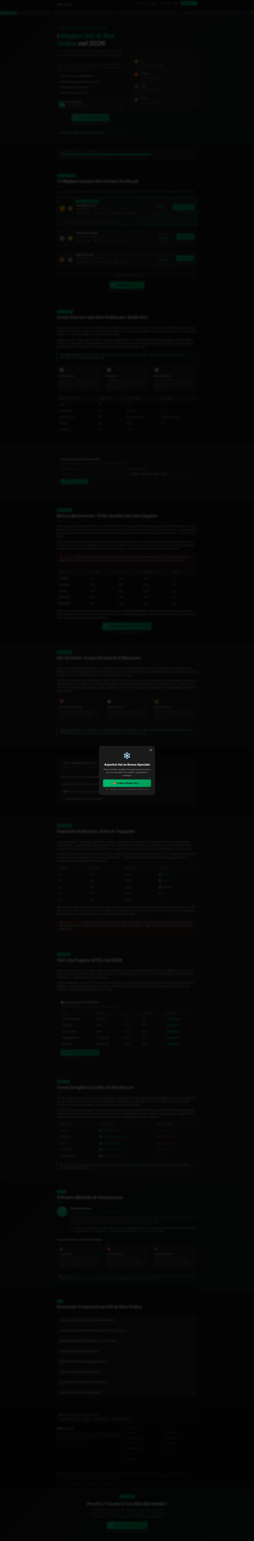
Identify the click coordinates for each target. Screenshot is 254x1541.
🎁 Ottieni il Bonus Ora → (127, 783)
